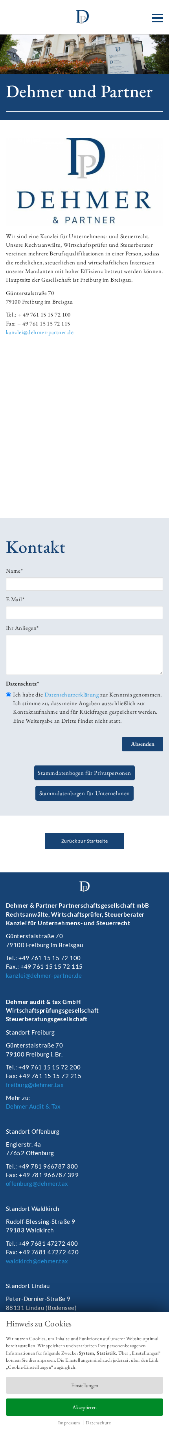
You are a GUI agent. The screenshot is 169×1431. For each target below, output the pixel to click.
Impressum (69, 1423)
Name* (14, 570)
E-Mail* (15, 599)
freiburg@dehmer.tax (35, 1084)
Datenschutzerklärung (71, 694)
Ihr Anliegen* (22, 627)
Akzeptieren (84, 1407)
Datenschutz (98, 1423)
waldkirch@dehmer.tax (37, 1261)
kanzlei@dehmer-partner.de (39, 332)
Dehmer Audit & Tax (33, 1106)
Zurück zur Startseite (84, 841)
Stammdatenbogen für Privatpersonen (84, 773)
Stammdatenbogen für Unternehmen (84, 793)
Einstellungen (84, 1385)
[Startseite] (84, 17)
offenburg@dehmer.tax (37, 1183)
